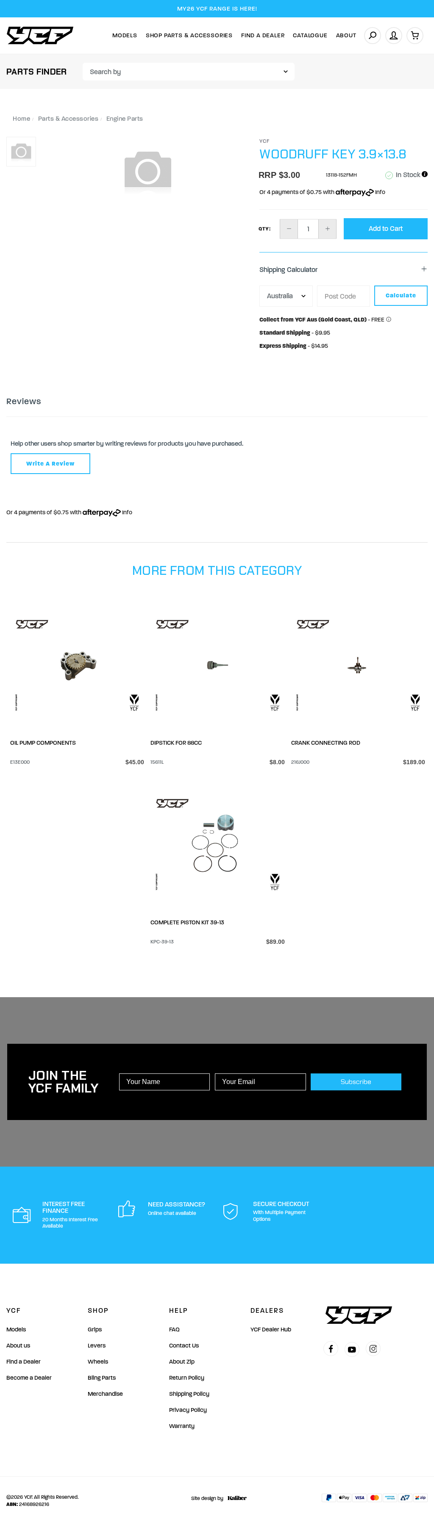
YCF (264, 141)
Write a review (50, 463)
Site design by (207, 1498)
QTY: (265, 228)
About (346, 35)
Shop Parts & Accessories (189, 35)
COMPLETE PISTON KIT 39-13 (187, 922)
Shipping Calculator (288, 270)
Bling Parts (102, 1377)
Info (379, 192)
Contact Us (184, 1345)
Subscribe (356, 1081)
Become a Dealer (29, 1377)
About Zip (182, 1361)
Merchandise (105, 1393)
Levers (97, 1345)
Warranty (182, 1426)
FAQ (174, 1329)
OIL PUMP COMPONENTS (43, 742)
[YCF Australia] (40, 35)
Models (124, 35)
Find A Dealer (262, 35)
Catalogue (310, 35)
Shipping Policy (189, 1393)
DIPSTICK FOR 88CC (176, 742)
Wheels (98, 1361)
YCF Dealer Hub (270, 1329)
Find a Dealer (23, 1361)
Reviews (23, 401)
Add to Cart (386, 229)
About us (18, 1345)
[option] (148, 171)
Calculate (401, 295)
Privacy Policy (188, 1410)
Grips (95, 1329)
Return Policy (186, 1377)
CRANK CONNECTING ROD (325, 742)
